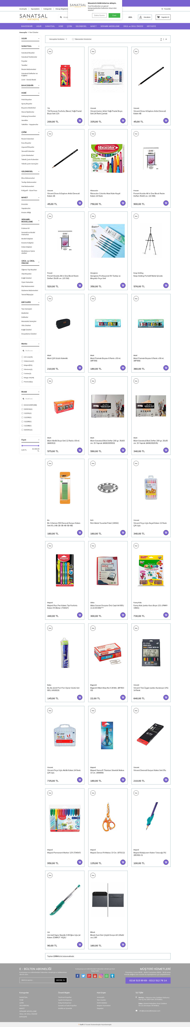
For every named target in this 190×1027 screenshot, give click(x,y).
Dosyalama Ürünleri (28, 334)
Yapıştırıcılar (25, 208)
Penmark (28, 382)
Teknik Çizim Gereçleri (29, 164)
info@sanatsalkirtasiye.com (149, 1011)
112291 (27, 413)
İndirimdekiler (102, 1003)
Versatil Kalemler (27, 151)
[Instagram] (101, 976)
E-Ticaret (87, 1024)
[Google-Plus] (89, 976)
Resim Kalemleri (27, 139)
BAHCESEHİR (26, 26)
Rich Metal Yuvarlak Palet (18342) (104, 523)
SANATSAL (50, 26)
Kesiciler (24, 204)
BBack (92, 932)
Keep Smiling (138, 273)
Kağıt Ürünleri (26, 278)
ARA (130, 17)
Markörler (25, 313)
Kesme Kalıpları (27, 243)
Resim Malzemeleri (28, 69)
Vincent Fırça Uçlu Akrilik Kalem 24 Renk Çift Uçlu (64, 771)
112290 (27, 417)
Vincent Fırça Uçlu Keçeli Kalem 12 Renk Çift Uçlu (150, 524)
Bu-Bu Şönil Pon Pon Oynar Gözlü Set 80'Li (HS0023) (63, 689)
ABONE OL (60, 980)
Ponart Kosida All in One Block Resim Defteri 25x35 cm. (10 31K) (62, 277)
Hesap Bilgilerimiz (62, 9)
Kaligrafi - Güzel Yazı (29, 190)
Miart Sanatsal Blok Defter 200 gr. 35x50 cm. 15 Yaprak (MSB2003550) (107, 441)
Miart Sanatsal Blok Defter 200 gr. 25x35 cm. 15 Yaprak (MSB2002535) (151, 441)
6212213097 (30, 405)
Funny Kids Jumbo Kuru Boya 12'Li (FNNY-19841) (151, 606)
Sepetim (100, 1008)
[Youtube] (95, 976)
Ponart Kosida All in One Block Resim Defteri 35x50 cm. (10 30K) (149, 194)
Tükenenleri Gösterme (83, 39)
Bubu (49, 685)
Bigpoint (93, 685)
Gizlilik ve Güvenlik (65, 1008)
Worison (28, 369)
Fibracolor (94, 191)
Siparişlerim (35, 9)
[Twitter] (83, 976)
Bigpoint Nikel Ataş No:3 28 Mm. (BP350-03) (107, 689)
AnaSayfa (23, 9)
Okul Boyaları (26, 274)
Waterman (29, 361)
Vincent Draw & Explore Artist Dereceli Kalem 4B (150, 112)
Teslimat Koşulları (64, 997)
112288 (27, 426)
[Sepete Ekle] (79, 120)
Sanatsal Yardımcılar (29, 57)
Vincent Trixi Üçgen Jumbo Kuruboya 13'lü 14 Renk (151, 689)
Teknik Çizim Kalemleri (29, 159)
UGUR (38, 26)
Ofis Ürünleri (26, 325)
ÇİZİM (69, 26)
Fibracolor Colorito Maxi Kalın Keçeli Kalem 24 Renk (105, 194)
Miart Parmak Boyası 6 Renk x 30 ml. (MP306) (105, 359)
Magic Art (29, 378)
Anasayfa (23, 32)
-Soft (81, 1024)
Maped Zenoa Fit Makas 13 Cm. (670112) (107, 852)
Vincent (93, 108)
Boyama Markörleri (28, 108)
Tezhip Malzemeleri (28, 182)
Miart (49, 355)
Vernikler (24, 120)
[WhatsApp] (107, 976)
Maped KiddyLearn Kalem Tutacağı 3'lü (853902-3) (150, 853)
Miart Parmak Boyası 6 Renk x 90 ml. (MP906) (149, 359)
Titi (48, 108)
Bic (48, 520)
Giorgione (94, 273)
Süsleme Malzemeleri (29, 290)
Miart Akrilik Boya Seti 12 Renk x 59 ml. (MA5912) (63, 441)
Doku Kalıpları (26, 247)
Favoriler (167, 9)
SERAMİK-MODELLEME (110, 26)
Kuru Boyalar (26, 143)
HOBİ (61, 26)
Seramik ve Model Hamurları (28, 233)
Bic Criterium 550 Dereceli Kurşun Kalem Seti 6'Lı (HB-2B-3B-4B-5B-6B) (63, 524)
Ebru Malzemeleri (28, 178)
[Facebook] (77, 976)
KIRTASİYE (151, 26)
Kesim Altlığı (26, 212)
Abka (92, 603)
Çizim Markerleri (27, 155)
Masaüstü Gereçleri (28, 321)
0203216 (28, 409)
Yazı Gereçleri (26, 309)
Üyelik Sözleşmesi (65, 1000)
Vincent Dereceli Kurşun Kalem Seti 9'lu (150, 770)
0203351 (28, 430)
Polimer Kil (25, 228)
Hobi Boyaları (26, 99)
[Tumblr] (112, 976)
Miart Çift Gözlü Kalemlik (57, 358)
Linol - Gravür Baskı (28, 80)
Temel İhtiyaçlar (27, 294)
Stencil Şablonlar (27, 112)
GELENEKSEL (81, 26)
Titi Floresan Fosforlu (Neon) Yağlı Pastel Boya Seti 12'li (64, 112)
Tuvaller (24, 65)
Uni (48, 932)
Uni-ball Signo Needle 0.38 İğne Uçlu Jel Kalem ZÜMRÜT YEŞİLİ (63, 936)
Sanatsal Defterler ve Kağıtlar (29, 74)
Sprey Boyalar (26, 104)
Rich (91, 520)
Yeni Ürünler (101, 1000)
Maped (28, 365)
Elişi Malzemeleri (27, 286)
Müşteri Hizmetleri (104, 1005)
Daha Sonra (99, 15)
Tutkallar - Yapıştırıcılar (29, 124)
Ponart (136, 191)
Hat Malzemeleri (27, 186)
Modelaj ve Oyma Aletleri (28, 252)
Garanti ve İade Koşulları (67, 1005)
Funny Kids (138, 603)
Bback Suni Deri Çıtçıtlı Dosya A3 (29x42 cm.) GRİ (107, 936)
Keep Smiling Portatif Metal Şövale (148, 276)
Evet (114, 15)
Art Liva (28, 357)
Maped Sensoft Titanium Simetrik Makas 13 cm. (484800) (107, 771)
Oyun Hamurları (27, 282)
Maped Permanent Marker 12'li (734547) (64, 852)
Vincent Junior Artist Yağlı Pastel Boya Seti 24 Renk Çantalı (106, 112)
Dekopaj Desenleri (28, 116)
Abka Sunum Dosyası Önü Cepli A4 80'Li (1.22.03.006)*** (107, 606)
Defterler (24, 317)
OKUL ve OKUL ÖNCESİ (133, 26)
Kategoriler (48, 9)
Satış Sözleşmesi (64, 1003)
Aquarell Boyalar (27, 147)
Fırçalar (24, 61)
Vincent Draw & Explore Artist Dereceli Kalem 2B (63, 194)
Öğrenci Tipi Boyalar (29, 270)
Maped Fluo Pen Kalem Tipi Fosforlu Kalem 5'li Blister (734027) (62, 606)
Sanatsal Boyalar (28, 53)
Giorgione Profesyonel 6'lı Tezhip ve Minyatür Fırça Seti (105, 277)
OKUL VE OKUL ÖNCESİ (28, 1014)
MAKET (93, 26)
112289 (27, 421)
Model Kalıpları (27, 239)
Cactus (27, 373)
